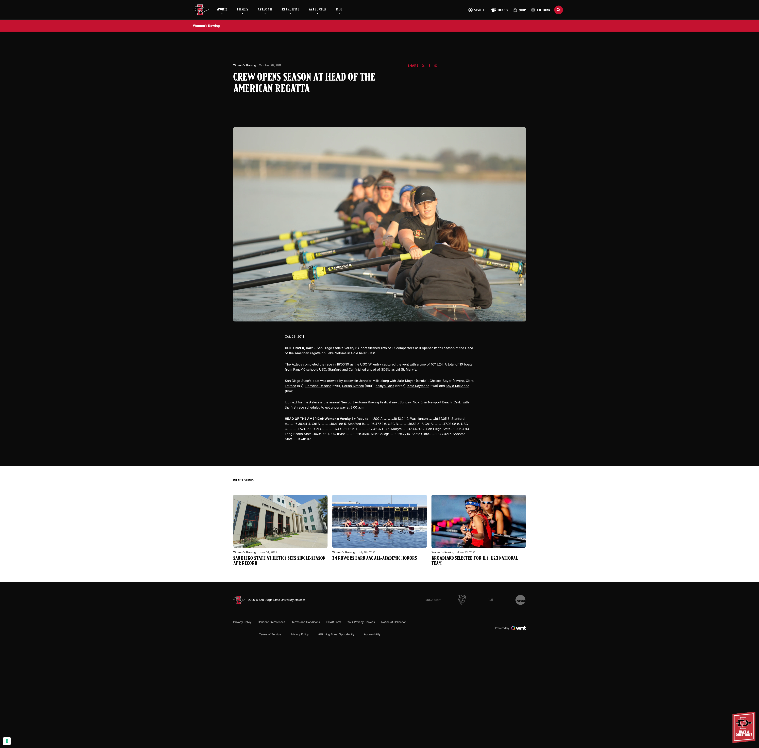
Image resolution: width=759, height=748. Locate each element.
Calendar (543, 10)
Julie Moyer (406, 381)
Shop (520, 12)
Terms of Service (270, 634)
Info (339, 9)
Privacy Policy (242, 622)
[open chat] (745, 727)
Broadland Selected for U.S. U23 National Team (474, 561)
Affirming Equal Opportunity (336, 634)
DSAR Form (333, 622)
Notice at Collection (393, 622)
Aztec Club (317, 9)
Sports (222, 9)
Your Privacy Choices (361, 622)
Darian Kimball (353, 386)
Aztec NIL (265, 9)
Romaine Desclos (318, 386)
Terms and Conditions (306, 622)
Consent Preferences (271, 622)
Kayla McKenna (457, 386)
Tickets (242, 9)
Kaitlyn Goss (385, 386)
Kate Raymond (418, 386)
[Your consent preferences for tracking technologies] (7, 741)
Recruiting (290, 9)
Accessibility (372, 634)
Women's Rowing (244, 65)
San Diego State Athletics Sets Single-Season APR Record (279, 561)
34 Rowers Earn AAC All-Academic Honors (374, 558)
